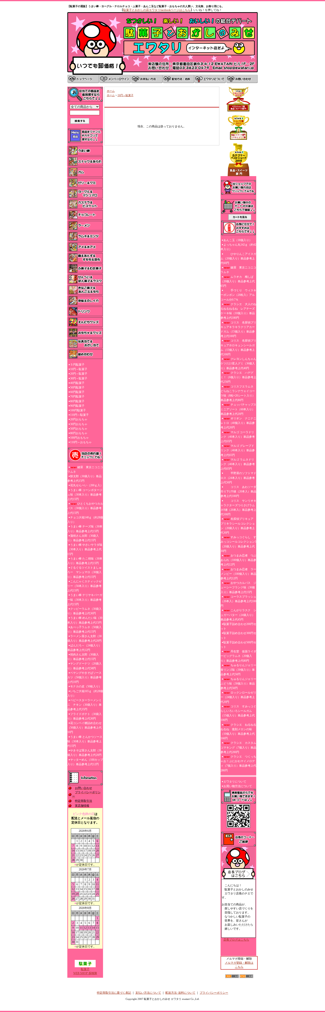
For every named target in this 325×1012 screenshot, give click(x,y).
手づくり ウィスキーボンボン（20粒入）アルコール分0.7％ (238, 295)
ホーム (111, 90)
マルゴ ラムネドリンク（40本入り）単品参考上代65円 (238, 464)
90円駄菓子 (77, 405)
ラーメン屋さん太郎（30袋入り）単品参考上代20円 (84, 638)
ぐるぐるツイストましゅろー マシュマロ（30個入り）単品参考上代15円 (84, 572)
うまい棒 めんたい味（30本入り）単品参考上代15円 (84, 620)
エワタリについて (234, 781)
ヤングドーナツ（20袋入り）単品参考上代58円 (84, 666)
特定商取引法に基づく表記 (114, 992)
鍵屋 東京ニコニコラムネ (85, 469)
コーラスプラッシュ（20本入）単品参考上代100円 (238, 601)
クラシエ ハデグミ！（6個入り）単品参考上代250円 (238, 377)
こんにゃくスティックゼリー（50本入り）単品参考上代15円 (84, 586)
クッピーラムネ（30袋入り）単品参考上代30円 (84, 611)
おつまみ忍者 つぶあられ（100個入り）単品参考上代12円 (238, 560)
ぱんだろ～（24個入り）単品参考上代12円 (84, 648)
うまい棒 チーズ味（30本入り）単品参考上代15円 (84, 529)
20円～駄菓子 (78, 373)
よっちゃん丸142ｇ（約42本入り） (238, 247)
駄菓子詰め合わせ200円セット (238, 626)
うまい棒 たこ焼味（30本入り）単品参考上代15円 (84, 561)
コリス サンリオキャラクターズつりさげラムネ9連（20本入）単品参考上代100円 (238, 507)
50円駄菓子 (77, 387)
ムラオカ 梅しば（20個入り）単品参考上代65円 (238, 281)
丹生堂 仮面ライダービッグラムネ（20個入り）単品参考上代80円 (238, 656)
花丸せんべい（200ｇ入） (86, 485)
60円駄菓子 (77, 392)
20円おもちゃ (78, 419)
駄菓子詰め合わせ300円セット (238, 635)
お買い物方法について (237, 786)
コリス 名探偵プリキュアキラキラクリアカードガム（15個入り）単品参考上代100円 (238, 329)
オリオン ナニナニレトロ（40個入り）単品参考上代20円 (238, 423)
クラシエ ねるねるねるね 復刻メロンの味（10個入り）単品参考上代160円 (238, 731)
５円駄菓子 (77, 364)
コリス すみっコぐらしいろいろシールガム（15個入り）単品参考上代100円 (238, 713)
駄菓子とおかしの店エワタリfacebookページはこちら (157, 10)
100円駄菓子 (78, 410)
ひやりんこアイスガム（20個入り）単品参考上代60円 (238, 258)
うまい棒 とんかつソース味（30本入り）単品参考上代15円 (84, 741)
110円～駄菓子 (79, 415)
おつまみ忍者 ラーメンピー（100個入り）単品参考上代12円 (238, 574)
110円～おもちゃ (81, 442)
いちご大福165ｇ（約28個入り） (85, 693)
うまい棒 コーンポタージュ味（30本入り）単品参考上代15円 (84, 494)
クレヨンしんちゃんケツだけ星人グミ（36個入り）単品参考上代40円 (238, 363)
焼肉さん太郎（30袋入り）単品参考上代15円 (83, 657)
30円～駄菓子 (78, 378)
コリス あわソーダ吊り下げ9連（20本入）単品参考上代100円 (238, 491)
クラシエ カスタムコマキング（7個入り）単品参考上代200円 (238, 747)
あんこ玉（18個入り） (237, 240)
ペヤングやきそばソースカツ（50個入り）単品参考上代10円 (84, 677)
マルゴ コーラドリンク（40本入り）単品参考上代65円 (238, 437)
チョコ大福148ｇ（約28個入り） (85, 520)
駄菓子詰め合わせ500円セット (238, 645)
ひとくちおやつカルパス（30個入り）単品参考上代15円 (85, 508)
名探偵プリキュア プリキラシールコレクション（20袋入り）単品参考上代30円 (238, 525)
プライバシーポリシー (214, 992)
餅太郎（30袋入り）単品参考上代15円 (84, 478)
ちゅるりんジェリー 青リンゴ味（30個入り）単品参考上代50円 (238, 670)
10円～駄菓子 (78, 369)
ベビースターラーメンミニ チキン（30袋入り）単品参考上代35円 (84, 705)
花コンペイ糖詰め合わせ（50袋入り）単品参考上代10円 (84, 727)
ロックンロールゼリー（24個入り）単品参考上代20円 (238, 697)
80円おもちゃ (78, 433)
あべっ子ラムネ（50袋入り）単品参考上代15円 (84, 629)
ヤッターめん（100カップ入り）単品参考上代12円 (85, 762)
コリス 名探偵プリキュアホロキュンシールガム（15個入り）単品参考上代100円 (238, 347)
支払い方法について (148, 992)
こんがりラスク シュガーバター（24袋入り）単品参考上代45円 (238, 615)
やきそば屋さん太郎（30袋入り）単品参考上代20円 (84, 753)
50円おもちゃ (78, 428)
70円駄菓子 (77, 396)
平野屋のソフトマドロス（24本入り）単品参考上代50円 (238, 477)
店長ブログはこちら (236, 939)
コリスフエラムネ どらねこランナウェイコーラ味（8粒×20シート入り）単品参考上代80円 (238, 393)
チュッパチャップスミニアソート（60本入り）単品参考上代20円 (238, 409)
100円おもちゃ (79, 437)
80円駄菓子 (77, 401)
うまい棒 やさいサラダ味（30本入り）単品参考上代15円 (84, 549)
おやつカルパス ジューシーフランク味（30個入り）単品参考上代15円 (238, 587)
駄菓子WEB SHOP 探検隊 (85, 971)
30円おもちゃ (78, 424)
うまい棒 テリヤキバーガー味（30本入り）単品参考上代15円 (84, 599)
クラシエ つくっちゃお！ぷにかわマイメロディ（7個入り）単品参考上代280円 (238, 763)
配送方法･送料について (180, 992)
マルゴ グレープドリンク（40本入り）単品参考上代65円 (238, 450)
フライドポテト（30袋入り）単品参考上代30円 (84, 716)
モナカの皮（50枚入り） (86, 686)
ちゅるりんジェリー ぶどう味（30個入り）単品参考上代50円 (238, 683)
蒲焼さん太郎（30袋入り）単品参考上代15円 (83, 538)
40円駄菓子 (77, 383)
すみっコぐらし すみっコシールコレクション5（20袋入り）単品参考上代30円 (238, 544)
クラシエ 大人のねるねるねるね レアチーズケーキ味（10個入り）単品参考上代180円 (238, 311)
